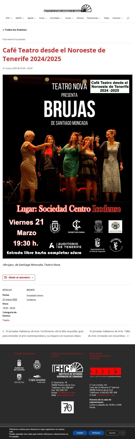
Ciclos (41, 18)
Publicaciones (92, 18)
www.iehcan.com (65, 395)
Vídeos (106, 18)
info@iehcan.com (66, 392)
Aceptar (80, 433)
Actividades (54, 18)
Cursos (68, 18)
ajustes (15, 436)
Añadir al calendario (19, 277)
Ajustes (112, 433)
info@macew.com (106, 395)
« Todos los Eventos (14, 29)
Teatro (6, 320)
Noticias (80, 18)
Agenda (30, 18)
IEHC (8, 18)
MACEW (19, 18)
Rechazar (96, 433)
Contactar (116, 18)
